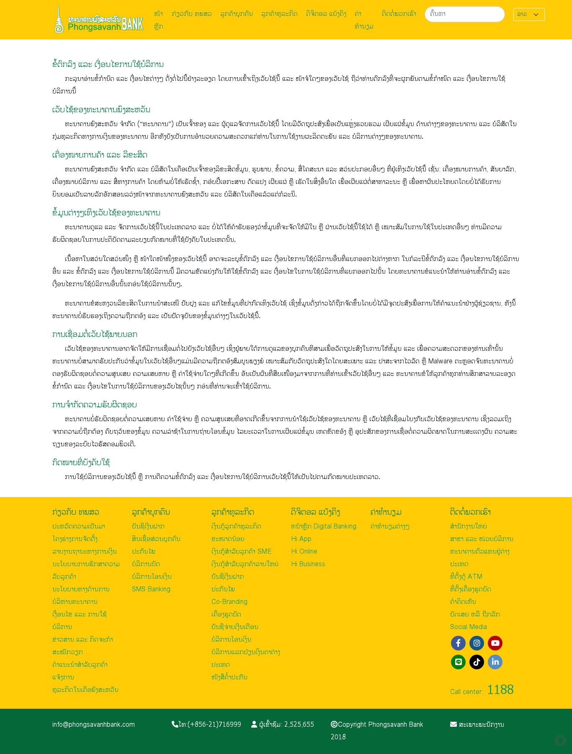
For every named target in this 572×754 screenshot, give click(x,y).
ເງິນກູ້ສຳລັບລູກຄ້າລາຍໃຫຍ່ (244, 564)
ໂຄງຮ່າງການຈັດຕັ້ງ (75, 539)
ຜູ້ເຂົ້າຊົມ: (285, 725)
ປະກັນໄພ (143, 552)
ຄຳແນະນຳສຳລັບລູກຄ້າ (80, 665)
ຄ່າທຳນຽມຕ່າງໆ (390, 526)
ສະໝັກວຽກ (67, 652)
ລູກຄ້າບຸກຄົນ (236, 14)
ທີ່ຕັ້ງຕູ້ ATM (466, 577)
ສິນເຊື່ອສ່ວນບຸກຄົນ (156, 539)
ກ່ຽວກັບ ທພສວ (192, 14)
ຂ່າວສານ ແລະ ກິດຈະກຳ (82, 640)
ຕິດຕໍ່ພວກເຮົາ (399, 14)
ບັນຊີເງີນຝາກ (148, 526)
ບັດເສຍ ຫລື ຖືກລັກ (475, 614)
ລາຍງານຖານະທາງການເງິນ (84, 552)
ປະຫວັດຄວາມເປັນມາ (78, 526)
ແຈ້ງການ (63, 677)
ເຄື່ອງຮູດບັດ (226, 614)
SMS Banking (151, 589)
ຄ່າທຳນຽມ (364, 20)
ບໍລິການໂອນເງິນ (152, 577)
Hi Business (308, 564)
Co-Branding (229, 602)
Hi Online (304, 552)
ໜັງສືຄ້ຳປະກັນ (229, 677)
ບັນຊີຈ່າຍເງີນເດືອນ (234, 627)
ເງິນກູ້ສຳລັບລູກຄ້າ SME (241, 552)
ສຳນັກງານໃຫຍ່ (468, 526)
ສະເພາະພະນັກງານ (480, 725)
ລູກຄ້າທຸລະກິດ (279, 14)
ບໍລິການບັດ (146, 564)
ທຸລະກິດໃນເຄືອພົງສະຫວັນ (85, 690)
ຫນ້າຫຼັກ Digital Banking (323, 526)
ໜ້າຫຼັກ (158, 20)
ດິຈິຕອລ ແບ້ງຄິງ (326, 14)
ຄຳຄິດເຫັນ (463, 602)
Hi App (301, 539)
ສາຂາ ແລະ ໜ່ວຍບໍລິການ (481, 539)
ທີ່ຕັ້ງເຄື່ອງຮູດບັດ (470, 589)
